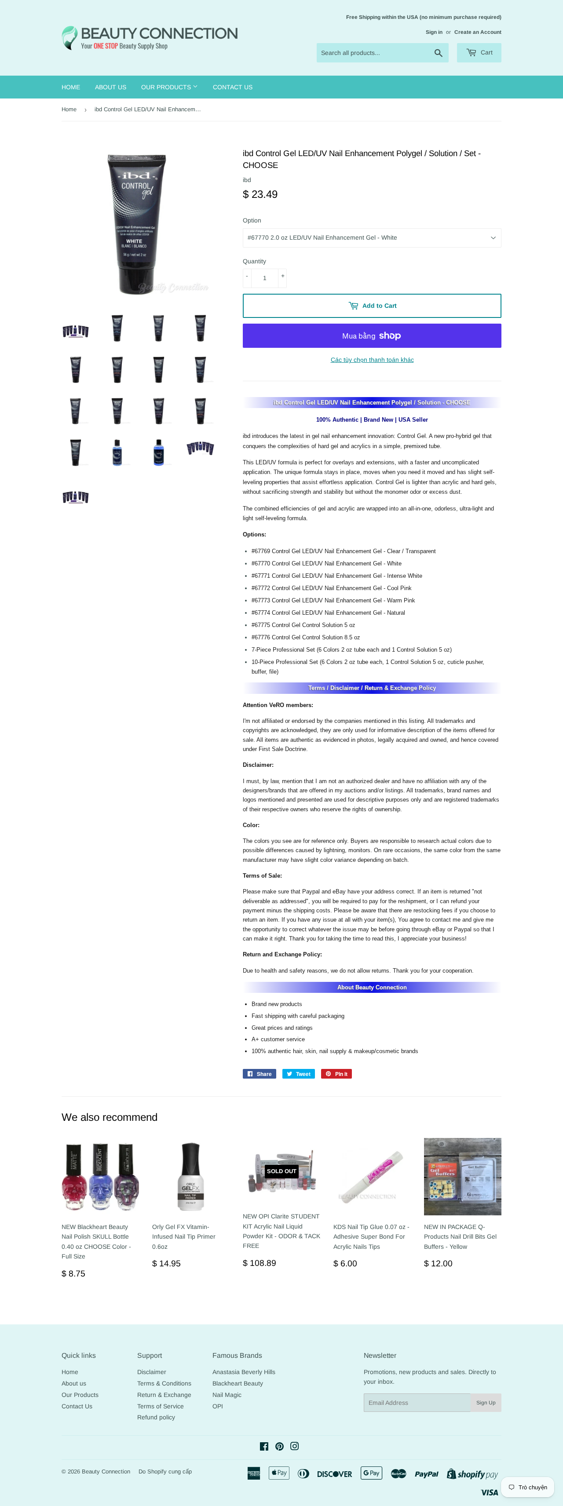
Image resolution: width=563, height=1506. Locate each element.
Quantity (254, 261)
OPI (217, 1406)
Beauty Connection (106, 1471)
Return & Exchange (164, 1394)
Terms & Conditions (164, 1383)
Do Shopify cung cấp (165, 1471)
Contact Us (232, 87)
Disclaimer (151, 1371)
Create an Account (477, 32)
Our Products (167, 87)
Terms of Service (160, 1406)
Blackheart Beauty (237, 1383)
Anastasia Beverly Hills (243, 1371)
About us (110, 87)
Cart (486, 52)
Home (71, 87)
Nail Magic (226, 1394)
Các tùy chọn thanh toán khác (372, 359)
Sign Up (486, 1403)
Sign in (434, 32)
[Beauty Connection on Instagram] (294, 1447)
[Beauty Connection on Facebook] (264, 1447)
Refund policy (156, 1417)
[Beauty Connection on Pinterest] (279, 1447)
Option (252, 220)
